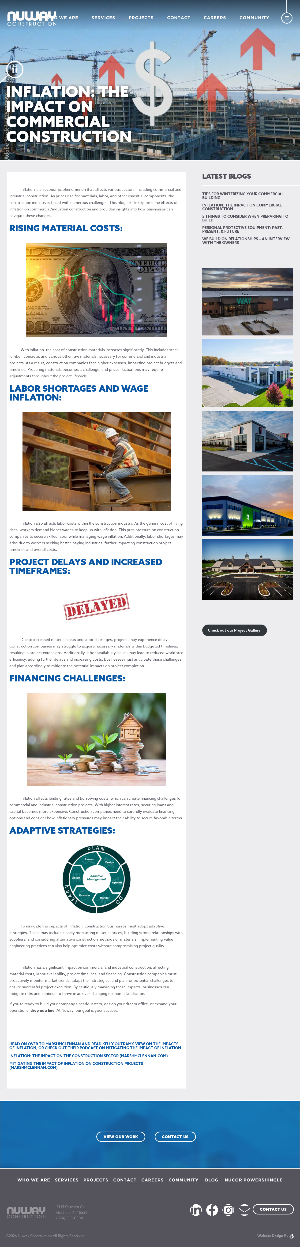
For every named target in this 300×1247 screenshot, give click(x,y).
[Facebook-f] (212, 1210)
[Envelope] (244, 1210)
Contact (179, 18)
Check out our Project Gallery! (235, 630)
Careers (215, 18)
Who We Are (61, 18)
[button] (120, 1137)
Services (103, 18)
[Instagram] (228, 1210)
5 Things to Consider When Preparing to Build (245, 218)
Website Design (270, 1235)
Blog (211, 1180)
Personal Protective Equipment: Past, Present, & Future (242, 229)
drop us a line (42, 1010)
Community (255, 18)
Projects (141, 18)
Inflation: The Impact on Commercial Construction (242, 207)
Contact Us (273, 1209)
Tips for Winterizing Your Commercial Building (243, 196)
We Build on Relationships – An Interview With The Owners (246, 241)
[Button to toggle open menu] (287, 18)
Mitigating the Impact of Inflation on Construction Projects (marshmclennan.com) (76, 1065)
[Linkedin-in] (196, 1210)
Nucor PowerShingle (254, 1180)
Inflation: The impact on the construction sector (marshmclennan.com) (88, 1056)
